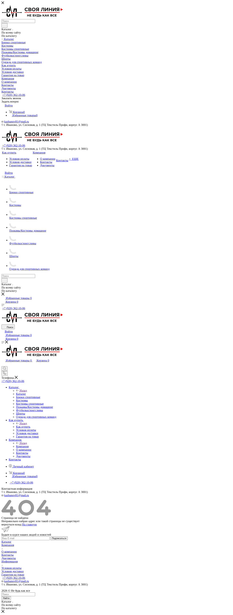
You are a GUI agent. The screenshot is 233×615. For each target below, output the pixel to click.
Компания (22, 446)
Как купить (23, 426)
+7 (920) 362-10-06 (13, 94)
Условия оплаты (11, 568)
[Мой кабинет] (3, 364)
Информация (9, 561)
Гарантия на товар (12, 574)
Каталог (21, 393)
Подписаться (59, 538)
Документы (8, 558)
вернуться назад (11, 524)
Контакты (7, 554)
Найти (6, 598)
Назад (23, 390)
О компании (9, 551)
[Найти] (4, 25)
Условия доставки (12, 571)
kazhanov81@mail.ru (16, 121)
